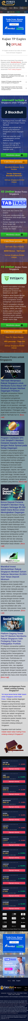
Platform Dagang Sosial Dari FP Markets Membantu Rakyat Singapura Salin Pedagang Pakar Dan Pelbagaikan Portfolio (13, 638)
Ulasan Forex (24, 8)
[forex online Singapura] (8, 5)
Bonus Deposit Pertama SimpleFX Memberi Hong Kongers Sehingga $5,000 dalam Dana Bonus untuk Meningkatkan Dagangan (13, 507)
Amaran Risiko (20, 993)
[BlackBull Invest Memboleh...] (13, 564)
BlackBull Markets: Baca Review (14, 168)
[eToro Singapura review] (14, 923)
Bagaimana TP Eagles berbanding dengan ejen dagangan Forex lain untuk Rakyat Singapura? (14, 76)
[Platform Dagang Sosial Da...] (13, 631)
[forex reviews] (7, 989)
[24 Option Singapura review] (14, 927)
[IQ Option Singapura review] (23, 923)
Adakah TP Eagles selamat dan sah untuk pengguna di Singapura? (14, 82)
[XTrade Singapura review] (14, 919)
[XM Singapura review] (14, 915)
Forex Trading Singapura (14, 69)
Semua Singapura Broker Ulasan (14, 181)
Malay (16, 8)
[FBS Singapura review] (23, 915)
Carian (13, 994)
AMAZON (17, 12)
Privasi (14, 993)
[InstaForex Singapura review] (5, 919)
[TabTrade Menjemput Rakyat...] (13, 378)
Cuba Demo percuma (13, 162)
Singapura (4, 8)
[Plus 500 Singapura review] (5, 915)
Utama (10, 8)
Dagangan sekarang (14, 768)
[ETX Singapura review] (5, 927)
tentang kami (3, 993)
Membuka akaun (13, 155)
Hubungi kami (10, 993)
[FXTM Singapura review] (23, 927)
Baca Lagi (7, 1018)
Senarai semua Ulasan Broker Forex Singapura (14, 929)
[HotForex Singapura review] (5, 923)
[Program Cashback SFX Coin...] (13, 435)
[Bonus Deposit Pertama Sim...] (13, 500)
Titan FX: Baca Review (14, 337)
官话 (13, 980)
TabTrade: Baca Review (14, 247)
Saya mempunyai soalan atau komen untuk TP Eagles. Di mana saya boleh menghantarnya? (14, 88)
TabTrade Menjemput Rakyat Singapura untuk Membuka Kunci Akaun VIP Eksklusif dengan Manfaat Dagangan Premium (13, 385)
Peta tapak (17, 994)
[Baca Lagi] (23, 482)
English (18, 980)
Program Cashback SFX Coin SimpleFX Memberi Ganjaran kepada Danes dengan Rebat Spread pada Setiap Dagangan (14, 443)
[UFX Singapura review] (23, 919)
